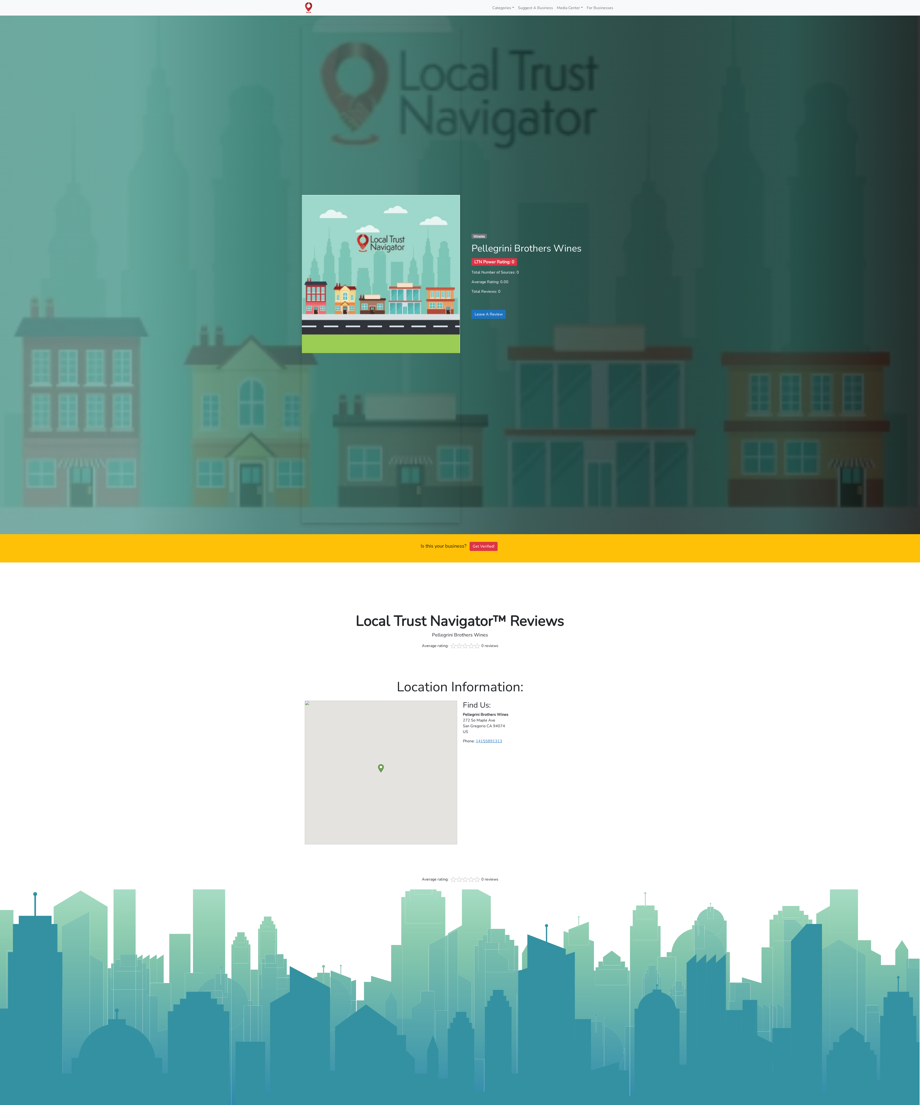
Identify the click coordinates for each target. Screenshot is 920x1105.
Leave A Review (489, 314)
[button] (381, 768)
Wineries (479, 236)
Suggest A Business (535, 8)
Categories (501, 8)
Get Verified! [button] (483, 546)
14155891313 (489, 741)
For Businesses (600, 8)
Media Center (568, 8)
